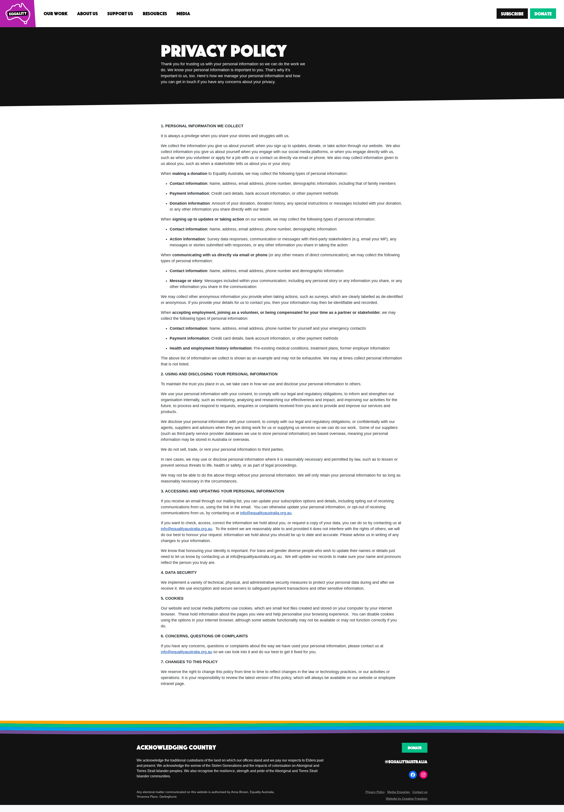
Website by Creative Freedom (406, 799)
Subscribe (512, 13)
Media (183, 13)
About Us (87, 13)
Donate (543, 13)
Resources (155, 13)
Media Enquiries (398, 792)
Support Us (120, 13)
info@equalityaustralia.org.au (265, 513)
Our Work (56, 13)
